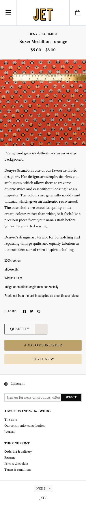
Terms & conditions (17, 469)
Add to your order (43, 345)
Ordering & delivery (18, 451)
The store (10, 419)
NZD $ (40, 488)
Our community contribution (24, 425)
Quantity (19, 329)
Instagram (17, 383)
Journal (9, 431)
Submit (71, 397)
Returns (9, 457)
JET (42, 497)
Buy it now (43, 359)
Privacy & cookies (16, 463)
